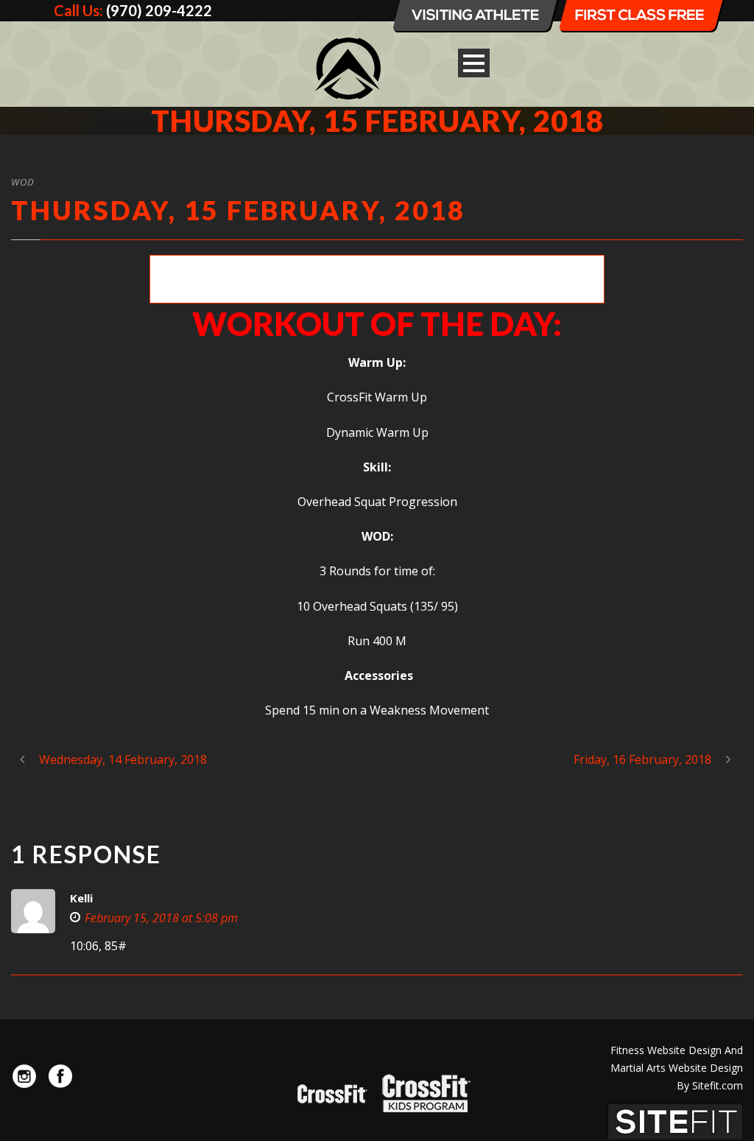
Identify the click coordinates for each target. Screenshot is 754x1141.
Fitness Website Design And (676, 1050)
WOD (23, 182)
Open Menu (474, 63)
